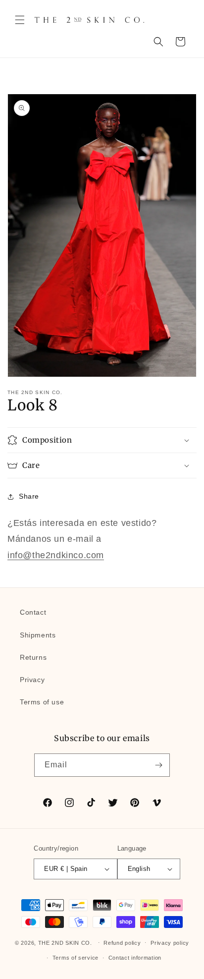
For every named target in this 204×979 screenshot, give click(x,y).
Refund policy (122, 943)
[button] (20, 20)
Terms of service (75, 958)
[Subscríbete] (158, 765)
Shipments (37, 635)
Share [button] (29, 496)
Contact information (134, 958)
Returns (33, 657)
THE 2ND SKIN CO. (65, 942)
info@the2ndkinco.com (55, 555)
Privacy (32, 680)
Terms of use (42, 702)
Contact (33, 612)
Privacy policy (170, 943)
